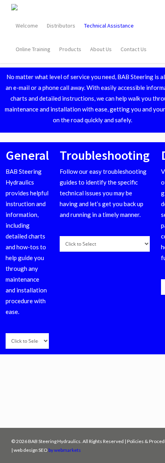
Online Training (33, 49)
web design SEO (31, 450)
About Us (101, 49)
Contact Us (134, 49)
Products (70, 49)
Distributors (61, 25)
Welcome (27, 25)
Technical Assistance (109, 25)
